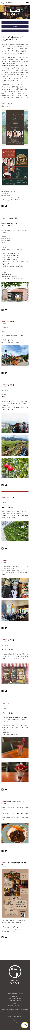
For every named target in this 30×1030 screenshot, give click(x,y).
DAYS (15, 31)
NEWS (15, 27)
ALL (15, 22)
